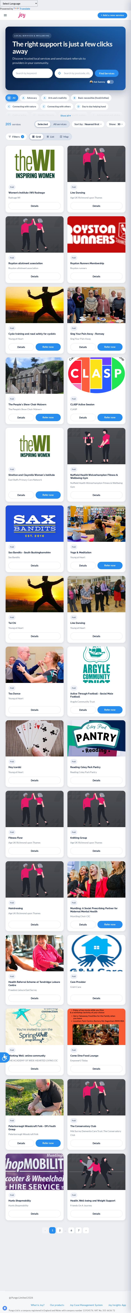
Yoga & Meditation (80, 552)
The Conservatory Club (83, 1126)
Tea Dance (14, 693)
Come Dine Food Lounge (84, 1055)
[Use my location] (59, 73)
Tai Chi (12, 623)
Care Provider (78, 982)
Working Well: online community (26, 1055)
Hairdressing (15, 908)
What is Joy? (37, 1305)
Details (35, 205)
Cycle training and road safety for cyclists (32, 333)
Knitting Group (78, 837)
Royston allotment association (25, 263)
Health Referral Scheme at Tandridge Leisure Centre (34, 984)
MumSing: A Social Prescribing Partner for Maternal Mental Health (94, 910)
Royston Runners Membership (87, 263)
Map (66, 136)
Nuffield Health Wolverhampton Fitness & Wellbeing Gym (94, 477)
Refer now (48, 346)
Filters (17, 136)
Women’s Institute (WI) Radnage (26, 192)
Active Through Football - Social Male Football (91, 695)
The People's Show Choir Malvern (27, 404)
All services (59, 124)
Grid (38, 136)
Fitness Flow (15, 837)
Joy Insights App (117, 1305)
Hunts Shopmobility (19, 1200)
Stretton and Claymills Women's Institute (31, 475)
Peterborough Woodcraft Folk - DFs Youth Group (32, 1128)
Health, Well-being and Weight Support (92, 1200)
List (52, 136)
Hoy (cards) (14, 767)
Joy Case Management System (86, 1305)
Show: (116, 124)
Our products (57, 1305)
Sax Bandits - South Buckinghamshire (29, 552)
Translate (24, 8)
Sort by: (87, 124)
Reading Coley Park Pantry (85, 767)
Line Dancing (77, 192)
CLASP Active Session (82, 404)
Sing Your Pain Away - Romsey (87, 333)
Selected (43, 124)
